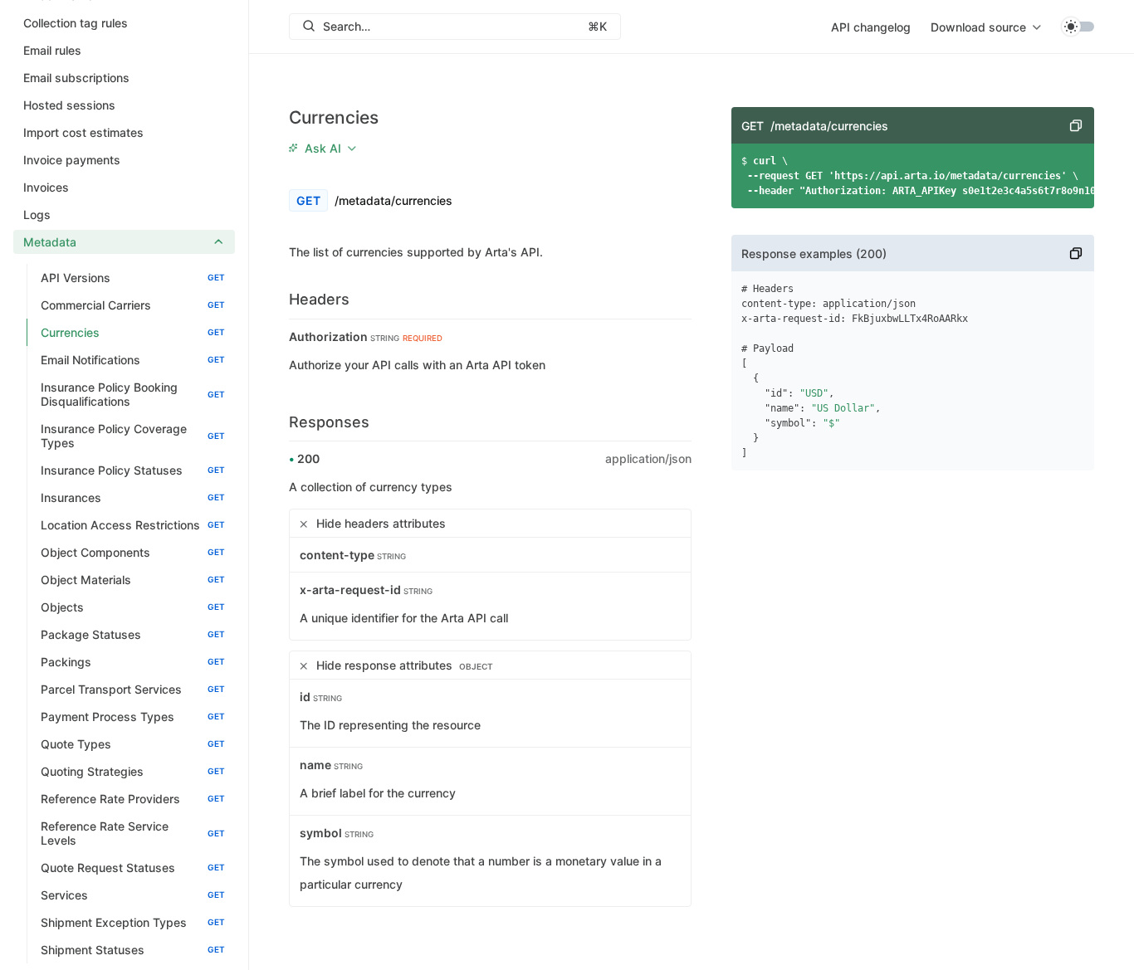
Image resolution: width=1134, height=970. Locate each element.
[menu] (986, 26)
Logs (37, 214)
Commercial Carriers (133, 305)
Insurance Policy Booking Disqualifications (133, 394)
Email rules (52, 50)
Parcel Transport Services (133, 689)
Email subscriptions (76, 78)
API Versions (133, 278)
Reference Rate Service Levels (133, 833)
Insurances (133, 497)
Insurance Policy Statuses (133, 470)
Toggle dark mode (1077, 27)
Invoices (46, 187)
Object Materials (133, 580)
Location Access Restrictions (133, 525)
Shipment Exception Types (133, 922)
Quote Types (133, 744)
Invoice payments (71, 160)
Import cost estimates (83, 132)
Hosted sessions (69, 105)
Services (133, 895)
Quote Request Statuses (133, 867)
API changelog (871, 27)
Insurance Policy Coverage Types (133, 436)
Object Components (133, 552)
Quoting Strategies (133, 771)
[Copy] (1076, 125)
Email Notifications (133, 360)
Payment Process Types (133, 716)
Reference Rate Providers (133, 799)
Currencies (133, 332)
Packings (133, 662)
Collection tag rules (75, 23)
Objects (133, 607)
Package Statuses (133, 634)
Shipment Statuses (133, 950)
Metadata (49, 242)
